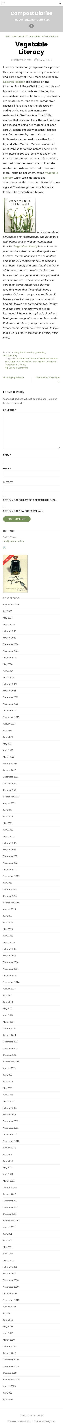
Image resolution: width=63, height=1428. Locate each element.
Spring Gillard (45, 60)
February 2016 (10, 889)
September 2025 (11, 604)
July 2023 (7, 730)
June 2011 (8, 1240)
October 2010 (10, 1293)
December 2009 (11, 1359)
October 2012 (10, 1134)
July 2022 (7, 810)
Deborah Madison (14, 82)
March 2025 (9, 624)
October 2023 (10, 710)
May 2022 (8, 823)
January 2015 (9, 955)
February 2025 (10, 631)
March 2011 (9, 1260)
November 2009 (11, 1366)
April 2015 (8, 935)
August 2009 (9, 1386)
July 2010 (7, 1313)
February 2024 (10, 684)
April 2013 (8, 1094)
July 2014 (7, 995)
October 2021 (10, 869)
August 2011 (9, 1227)
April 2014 (8, 1015)
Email (7, 468)
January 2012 (9, 1194)
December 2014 (11, 962)
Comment (9, 410)
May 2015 (8, 929)
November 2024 (11, 651)
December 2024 (11, 644)
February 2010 (10, 1346)
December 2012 (11, 1121)
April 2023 (8, 750)
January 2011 (9, 1273)
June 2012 (8, 1161)
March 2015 (9, 942)
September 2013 (11, 1061)
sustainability (50, 36)
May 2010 (8, 1326)
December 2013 (11, 1041)
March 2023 (9, 757)
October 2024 (10, 657)
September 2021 (11, 876)
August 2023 (9, 723)
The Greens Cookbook (45, 361)
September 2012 (11, 1141)
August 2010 (9, 1306)
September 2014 (11, 982)
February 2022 (10, 843)
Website (8, 482)
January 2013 (9, 1114)
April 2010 (8, 1333)
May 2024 (8, 664)
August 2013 (9, 1068)
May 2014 (8, 1008)
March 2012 (9, 1180)
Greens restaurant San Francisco (31, 360)
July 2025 (7, 611)
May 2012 (8, 1167)
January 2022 (9, 849)
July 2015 (7, 916)
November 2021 (11, 863)
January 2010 (9, 1353)
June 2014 (8, 1002)
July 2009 (7, 1392)
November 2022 (11, 783)
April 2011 (8, 1253)
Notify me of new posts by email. (23, 511)
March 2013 (9, 1101)
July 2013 (7, 1075)
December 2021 (11, 856)
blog (7, 36)
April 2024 (8, 670)
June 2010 (8, 1320)
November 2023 (11, 704)
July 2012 (7, 1154)
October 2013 (10, 1055)
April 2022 (8, 829)
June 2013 (8, 1081)
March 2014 (9, 1022)
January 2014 (9, 1035)
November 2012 (11, 1128)
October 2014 (10, 975)
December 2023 (11, 697)
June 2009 (8, 1399)
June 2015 (8, 922)
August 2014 (9, 988)
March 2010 (9, 1339)
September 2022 (11, 796)
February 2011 (10, 1267)
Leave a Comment (18, 367)
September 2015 (11, 902)
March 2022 (9, 836)
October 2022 (10, 790)
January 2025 (9, 637)
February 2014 (10, 1028)
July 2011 (7, 1233)
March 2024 (9, 677)
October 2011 (10, 1214)
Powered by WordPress (19, 1421)
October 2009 (10, 1373)
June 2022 (8, 816)
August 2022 (9, 803)
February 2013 (10, 1108)
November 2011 (11, 1207)
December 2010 (11, 1280)
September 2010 (11, 1300)
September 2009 (11, 1379)
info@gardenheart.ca (13, 541)
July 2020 (7, 882)
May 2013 (8, 1088)
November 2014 (11, 969)
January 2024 (9, 690)
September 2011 (11, 1220)
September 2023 (11, 717)
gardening (34, 36)
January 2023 (9, 770)
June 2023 (8, 737)
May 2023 (8, 743)
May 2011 (8, 1247)
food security (19, 36)
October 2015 (10, 896)
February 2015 (10, 949)
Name (7, 454)
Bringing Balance (15, 377)
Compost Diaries (31, 13)
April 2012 (8, 1174)
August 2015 (9, 909)
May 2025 (8, 617)
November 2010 (11, 1286)
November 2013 (11, 1048)
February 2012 (10, 1187)
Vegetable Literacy (15, 364)
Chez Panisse (21, 358)
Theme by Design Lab (44, 1421)
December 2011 (11, 1200)
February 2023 (10, 763)
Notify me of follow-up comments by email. (30, 500)
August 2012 (9, 1147)
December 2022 (11, 776)
